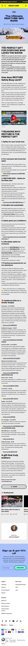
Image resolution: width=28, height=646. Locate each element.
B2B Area (3, 600)
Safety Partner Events (5, 609)
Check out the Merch (8, 439)
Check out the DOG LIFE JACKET (11, 358)
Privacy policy (12, 640)
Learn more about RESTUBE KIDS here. (13, 202)
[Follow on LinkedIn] (21, 621)
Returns (3, 587)
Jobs (16, 590)
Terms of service (21, 640)
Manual (3, 593)
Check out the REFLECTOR (10, 452)
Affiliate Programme (6, 613)
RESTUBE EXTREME (6, 253)
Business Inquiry (5, 603)
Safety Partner (5, 606)
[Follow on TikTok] (17, 621)
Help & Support (5, 590)
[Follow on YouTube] (13, 621)
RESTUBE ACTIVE (15, 249)
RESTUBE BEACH (14, 247)
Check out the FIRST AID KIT (10, 398)
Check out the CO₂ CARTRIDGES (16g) (13, 426)
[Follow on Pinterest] (10, 621)
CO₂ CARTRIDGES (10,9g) (8, 428)
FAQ (16, 587)
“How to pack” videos (9, 214)
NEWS (14, 12)
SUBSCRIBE (20, 567)
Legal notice (13, 641)
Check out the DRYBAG (9, 417)
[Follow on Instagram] (6, 621)
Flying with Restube (20, 584)
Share (15, 486)
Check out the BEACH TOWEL (11, 386)
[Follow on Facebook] (2, 621)
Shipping (3, 584)
